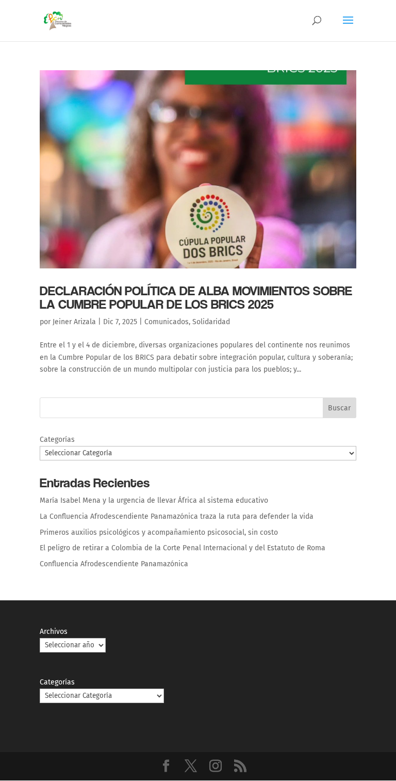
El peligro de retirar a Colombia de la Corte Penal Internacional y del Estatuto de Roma (182, 548)
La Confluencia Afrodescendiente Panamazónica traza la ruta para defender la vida (177, 516)
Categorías (57, 439)
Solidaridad (211, 321)
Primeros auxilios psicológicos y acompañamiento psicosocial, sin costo (159, 532)
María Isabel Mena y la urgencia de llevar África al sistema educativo (154, 500)
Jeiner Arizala (74, 321)
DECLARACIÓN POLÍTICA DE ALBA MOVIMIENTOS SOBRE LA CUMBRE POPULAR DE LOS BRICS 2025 (196, 297)
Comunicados (166, 321)
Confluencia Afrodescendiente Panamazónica (114, 564)
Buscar (339, 408)
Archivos (54, 631)
